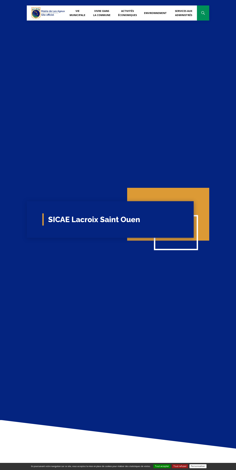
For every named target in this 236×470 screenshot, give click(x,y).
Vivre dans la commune (101, 13)
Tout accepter (162, 466)
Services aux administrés (183, 13)
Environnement (155, 13)
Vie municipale (77, 13)
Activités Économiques (127, 13)
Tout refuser (180, 466)
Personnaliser (198, 466)
